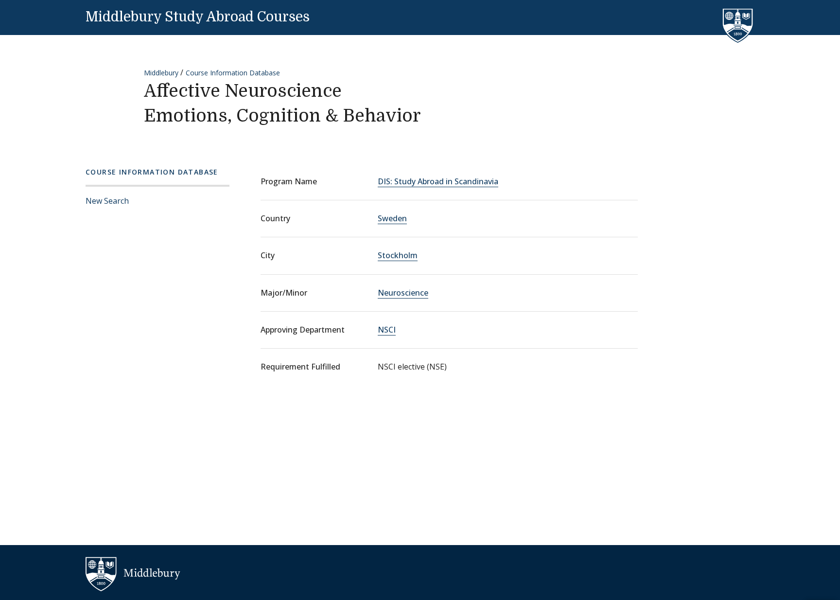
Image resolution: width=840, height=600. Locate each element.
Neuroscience (403, 292)
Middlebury (161, 72)
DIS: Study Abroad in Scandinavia (438, 181)
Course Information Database (233, 72)
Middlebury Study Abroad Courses (198, 17)
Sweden (392, 218)
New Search (107, 200)
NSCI (387, 329)
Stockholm (398, 255)
